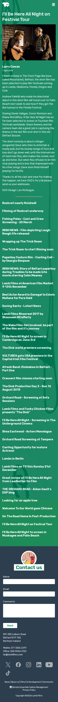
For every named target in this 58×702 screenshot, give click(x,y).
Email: (6, 589)
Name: (6, 576)
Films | (23, 682)
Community (48, 682)
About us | (15, 682)
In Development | (34, 682)
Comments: (9, 601)
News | (7, 682)
